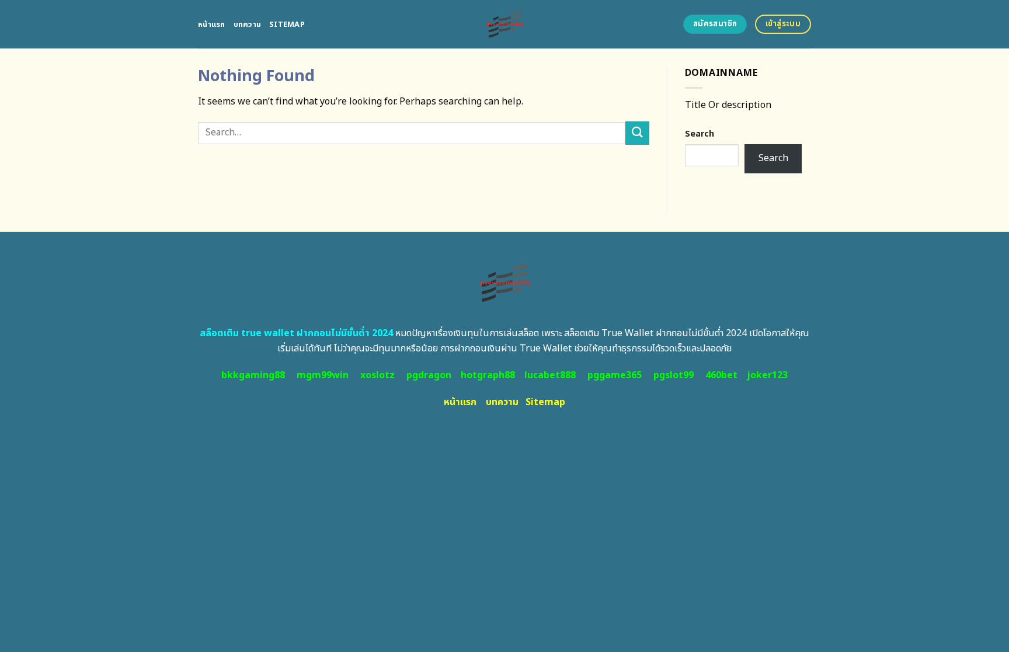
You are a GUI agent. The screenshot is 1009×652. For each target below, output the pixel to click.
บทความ (248, 24)
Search (699, 134)
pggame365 (614, 375)
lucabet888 (550, 375)
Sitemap (287, 24)
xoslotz (377, 375)
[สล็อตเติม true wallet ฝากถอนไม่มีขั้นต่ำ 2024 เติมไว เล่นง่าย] (504, 24)
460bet (721, 375)
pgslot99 (673, 375)
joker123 (767, 375)
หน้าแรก (211, 24)
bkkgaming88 (253, 375)
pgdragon (428, 375)
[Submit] (637, 132)
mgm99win (323, 375)
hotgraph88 (488, 375)
